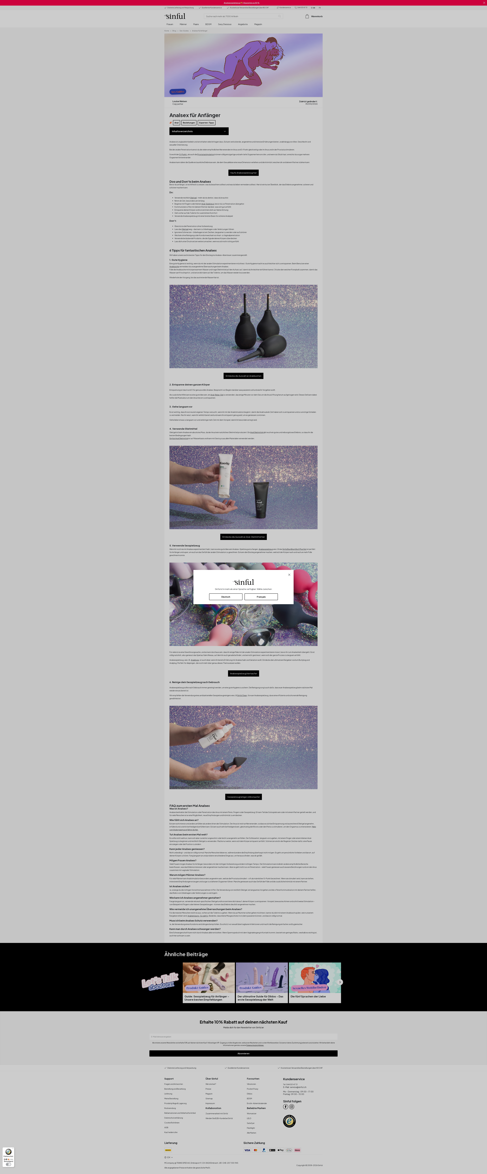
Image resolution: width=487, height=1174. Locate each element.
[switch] (8, 1164)
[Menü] (12, 1148)
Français (261, 596)
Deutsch (225, 596)
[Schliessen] (289, 574)
